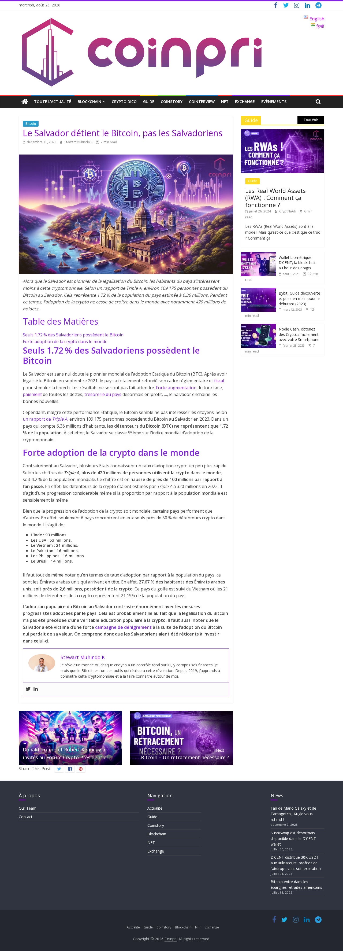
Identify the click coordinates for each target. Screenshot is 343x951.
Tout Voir (311, 120)
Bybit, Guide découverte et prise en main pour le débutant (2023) (299, 298)
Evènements (273, 101)
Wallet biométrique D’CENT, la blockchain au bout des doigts (297, 262)
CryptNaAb (288, 211)
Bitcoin (30, 123)
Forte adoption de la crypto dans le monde (65, 341)
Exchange (245, 101)
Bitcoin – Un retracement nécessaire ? (185, 754)
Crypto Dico (124, 101)
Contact (25, 816)
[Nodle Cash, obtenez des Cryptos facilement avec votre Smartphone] (258, 326)
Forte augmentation (176, 388)
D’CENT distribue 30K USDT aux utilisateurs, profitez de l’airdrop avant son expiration (296, 863)
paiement (32, 394)
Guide (148, 101)
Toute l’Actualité (52, 101)
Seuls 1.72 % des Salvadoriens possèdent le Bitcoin (73, 335)
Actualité (154, 808)
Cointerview (202, 101)
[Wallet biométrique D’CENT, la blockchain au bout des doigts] (258, 255)
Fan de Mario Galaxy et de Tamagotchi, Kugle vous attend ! (293, 814)
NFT (225, 101)
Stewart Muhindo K (79, 142)
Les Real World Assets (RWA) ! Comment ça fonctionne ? (275, 197)
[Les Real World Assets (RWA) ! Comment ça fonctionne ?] (282, 132)
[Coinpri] (25, 102)
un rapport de (45, 419)
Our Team (27, 808)
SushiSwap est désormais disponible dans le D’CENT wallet (293, 838)
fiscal (219, 381)
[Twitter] (28, 689)
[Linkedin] (35, 689)
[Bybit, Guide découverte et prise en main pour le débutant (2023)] (258, 290)
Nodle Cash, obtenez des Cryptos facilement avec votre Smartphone (299, 334)
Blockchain (89, 101)
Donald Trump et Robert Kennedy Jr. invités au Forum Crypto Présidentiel (65, 750)
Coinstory (171, 101)
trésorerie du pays (102, 394)
